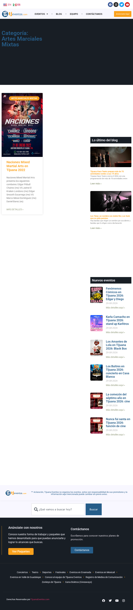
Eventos (40, 14)
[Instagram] (116, 4)
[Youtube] (127, 4)
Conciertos (22, 572)
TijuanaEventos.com (40, 599)
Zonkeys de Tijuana (51, 582)
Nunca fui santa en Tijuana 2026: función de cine (118, 422)
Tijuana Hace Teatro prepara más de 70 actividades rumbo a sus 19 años (107, 172)
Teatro (35, 572)
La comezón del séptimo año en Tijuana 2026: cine (118, 398)
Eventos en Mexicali (105, 572)
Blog (59, 14)
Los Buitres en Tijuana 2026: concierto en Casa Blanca (117, 371)
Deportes (46, 572)
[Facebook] (110, 4)
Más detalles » (14, 209)
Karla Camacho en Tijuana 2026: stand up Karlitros (118, 320)
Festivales (60, 572)
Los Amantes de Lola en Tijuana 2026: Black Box (116, 345)
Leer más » (96, 183)
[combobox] (57, 509)
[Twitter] (121, 4)
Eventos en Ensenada (80, 572)
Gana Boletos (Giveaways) (78, 582)
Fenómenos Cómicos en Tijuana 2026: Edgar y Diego (115, 294)
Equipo (74, 14)
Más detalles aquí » (115, 307)
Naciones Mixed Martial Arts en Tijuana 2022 (18, 166)
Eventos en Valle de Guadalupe (25, 577)
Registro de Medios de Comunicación (104, 577)
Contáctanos (94, 14)
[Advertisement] (89, 53)
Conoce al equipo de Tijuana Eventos (63, 577)
